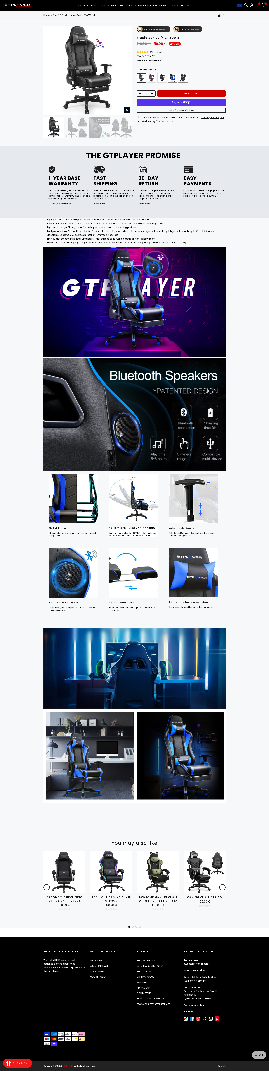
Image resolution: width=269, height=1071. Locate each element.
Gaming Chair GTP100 (204, 897)
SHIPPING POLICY (145, 976)
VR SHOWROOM (113, 5)
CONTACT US (181, 5)
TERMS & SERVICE (146, 960)
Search (222, 1066)
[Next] (127, 70)
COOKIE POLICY (98, 976)
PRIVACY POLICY (145, 971)
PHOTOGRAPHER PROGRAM (148, 5)
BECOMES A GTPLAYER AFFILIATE (153, 1004)
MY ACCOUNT (144, 987)
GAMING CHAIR (60, 15)
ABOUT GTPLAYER (99, 966)
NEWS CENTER (97, 971)
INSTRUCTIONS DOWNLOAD (151, 998)
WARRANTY (143, 982)
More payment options (181, 110)
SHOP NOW (86, 5)
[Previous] (48, 70)
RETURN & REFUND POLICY (150, 966)
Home (46, 15)
